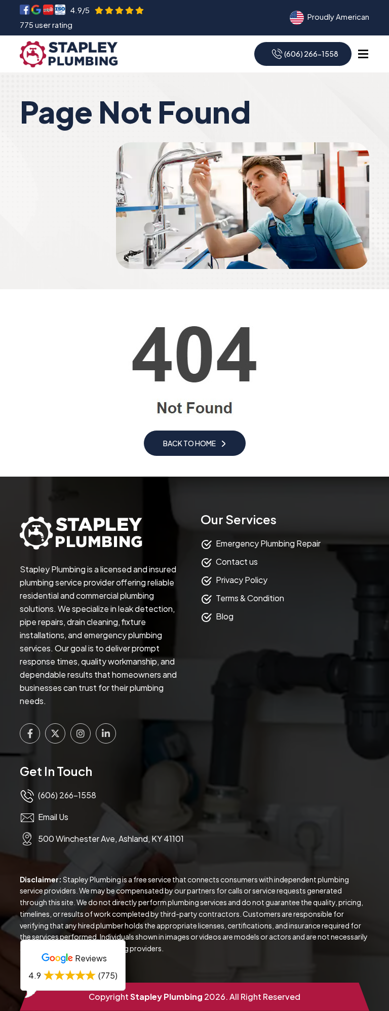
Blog (225, 616)
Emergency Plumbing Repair (268, 543)
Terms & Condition (250, 598)
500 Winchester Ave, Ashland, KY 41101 (111, 838)
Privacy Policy (241, 579)
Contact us (237, 561)
